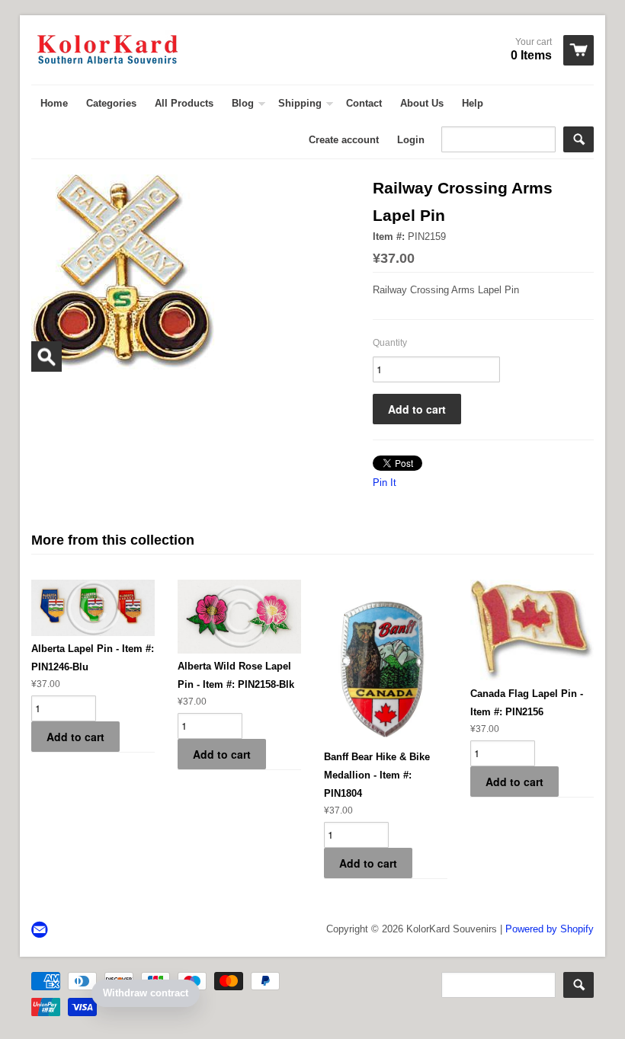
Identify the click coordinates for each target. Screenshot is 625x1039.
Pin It (384, 482)
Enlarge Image (46, 356)
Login (411, 139)
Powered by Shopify (549, 929)
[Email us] (41, 930)
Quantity (390, 342)
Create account (344, 139)
